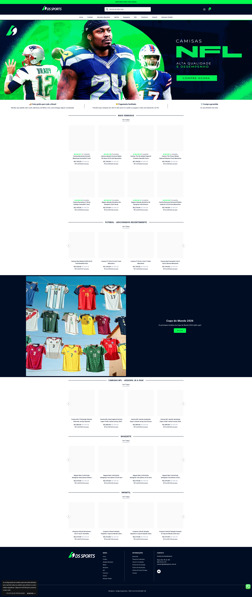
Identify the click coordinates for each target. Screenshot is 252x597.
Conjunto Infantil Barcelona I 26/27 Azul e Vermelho (81, 532)
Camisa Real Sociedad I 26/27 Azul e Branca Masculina (170, 262)
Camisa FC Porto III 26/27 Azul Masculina (111, 262)
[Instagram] (159, 571)
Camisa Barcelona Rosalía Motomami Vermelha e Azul (82, 157)
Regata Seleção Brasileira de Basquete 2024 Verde (111, 203)
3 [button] (128, 98)
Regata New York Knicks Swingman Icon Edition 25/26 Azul (111, 476)
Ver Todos (126, 120)
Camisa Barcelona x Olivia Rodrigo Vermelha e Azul (81, 203)
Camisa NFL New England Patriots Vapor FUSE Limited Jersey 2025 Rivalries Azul (111, 421)
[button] (9, 60)
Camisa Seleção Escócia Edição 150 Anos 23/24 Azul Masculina (111, 157)
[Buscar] (128, 9)
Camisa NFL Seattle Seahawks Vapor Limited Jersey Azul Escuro (141, 420)
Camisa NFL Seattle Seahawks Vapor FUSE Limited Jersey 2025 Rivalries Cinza (170, 421)
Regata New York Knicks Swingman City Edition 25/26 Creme (170, 477)
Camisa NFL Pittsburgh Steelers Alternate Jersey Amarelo (81, 420)
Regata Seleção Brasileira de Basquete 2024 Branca (140, 203)
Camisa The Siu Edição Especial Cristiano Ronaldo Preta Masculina (140, 157)
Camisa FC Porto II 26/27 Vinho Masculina (141, 262)
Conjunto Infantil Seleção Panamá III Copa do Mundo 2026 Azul (170, 532)
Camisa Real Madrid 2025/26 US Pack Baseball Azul (81, 262)
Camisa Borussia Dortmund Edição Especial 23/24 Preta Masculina (170, 203)
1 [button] (123, 98)
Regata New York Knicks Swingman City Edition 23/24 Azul (141, 476)
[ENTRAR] (204, 9)
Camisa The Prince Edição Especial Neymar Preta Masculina (170, 157)
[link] (42, 106)
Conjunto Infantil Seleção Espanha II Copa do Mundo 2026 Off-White (140, 533)
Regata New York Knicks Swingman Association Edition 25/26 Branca (82, 477)
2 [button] (126, 98)
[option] (126, 2)
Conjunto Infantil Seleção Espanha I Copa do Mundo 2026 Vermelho (111, 533)
